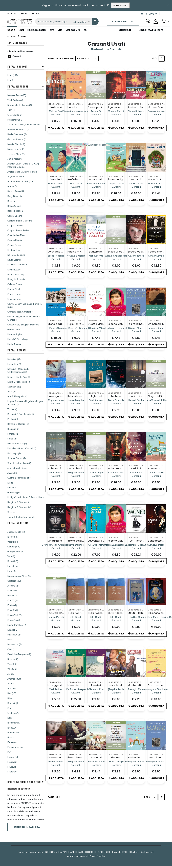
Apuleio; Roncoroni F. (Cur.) (20, 181)
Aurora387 (12, 688)
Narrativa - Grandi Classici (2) (21, 448)
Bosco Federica (15, 210)
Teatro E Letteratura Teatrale (21, 516)
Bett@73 (11, 693)
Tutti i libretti (136, 540)
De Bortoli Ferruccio (17, 264)
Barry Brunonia (14, 196)
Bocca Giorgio (14, 205)
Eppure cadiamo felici (141, 251)
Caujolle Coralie (15, 225)
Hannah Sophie (14, 334)
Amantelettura (14, 678)
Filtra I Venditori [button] (17, 523)
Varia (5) (11, 391)
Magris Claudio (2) (16, 144)
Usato (11, 30)
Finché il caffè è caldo (141, 757)
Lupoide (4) (12, 566)
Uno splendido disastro (82, 468)
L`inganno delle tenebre (62, 540)
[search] (95, 21)
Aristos (10, 683)
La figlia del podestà (100, 396)
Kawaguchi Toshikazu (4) (19, 104)
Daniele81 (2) (13, 590)
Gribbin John (13, 329)
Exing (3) (11, 571)
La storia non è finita (141, 324)
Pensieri (96, 685)
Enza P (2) (12, 610)
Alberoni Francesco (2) (18, 129)
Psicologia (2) (14, 453)
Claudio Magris (14, 240)
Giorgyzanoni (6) (15, 551)
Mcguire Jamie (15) (16, 95)
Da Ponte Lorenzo (16, 254)
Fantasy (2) (12, 433)
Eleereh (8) (12, 536)
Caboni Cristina (14, 215)
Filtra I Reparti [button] (16, 350)
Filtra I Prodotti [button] (17, 66)
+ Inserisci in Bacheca (26, 827)
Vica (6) (11, 556)
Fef (9, 752)
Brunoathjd (12, 703)
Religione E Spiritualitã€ (19, 507)
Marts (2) (11, 639)
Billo (9, 698)
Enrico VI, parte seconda (123, 251)
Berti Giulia (12, 201)
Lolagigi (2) (12, 629)
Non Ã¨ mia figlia (138, 396)
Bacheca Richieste (152, 30)
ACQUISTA (57, 127)
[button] (165, 21)
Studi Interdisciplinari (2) (19, 463)
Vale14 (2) (12, 663)
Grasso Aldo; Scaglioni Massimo (23, 324)
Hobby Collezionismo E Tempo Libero (25, 497)
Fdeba (10, 737)
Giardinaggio (13, 492)
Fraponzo (11, 771)
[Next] (162, 58)
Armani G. (12, 186)
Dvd (52, 30)
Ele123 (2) (12, 595)
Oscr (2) (11, 649)
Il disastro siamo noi (80, 396)
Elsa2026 (11, 727)
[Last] (162, 797)
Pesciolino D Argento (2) (19, 654)
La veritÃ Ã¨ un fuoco (141, 468)
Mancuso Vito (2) (15, 149)
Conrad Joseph (14, 245)
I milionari (56, 107)
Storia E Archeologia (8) (18, 381)
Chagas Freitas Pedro (18, 230)
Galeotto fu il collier (60, 468)
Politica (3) (12, 419)
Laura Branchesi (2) (16, 624)
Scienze (11, 512)
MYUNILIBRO (121, 5)
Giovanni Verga (14, 298)
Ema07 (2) (12, 600)
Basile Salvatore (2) (17, 134)
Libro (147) (12, 75)
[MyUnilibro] (156, 21)
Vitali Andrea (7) (15, 100)
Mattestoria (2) (14, 644)
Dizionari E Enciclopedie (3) (20, 414)
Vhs (60, 30)
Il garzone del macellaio (123, 107)
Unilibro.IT (124, 30)
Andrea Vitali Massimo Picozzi (22, 171)
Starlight (96, 468)
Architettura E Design (17, 467)
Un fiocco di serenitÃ (101, 179)
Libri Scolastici (36, 30)
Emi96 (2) (12, 605)
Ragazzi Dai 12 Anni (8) (18, 376)
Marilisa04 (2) (13, 634)
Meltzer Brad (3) (15, 119)
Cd (85, 30)
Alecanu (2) (12, 585)
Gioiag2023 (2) (14, 615)
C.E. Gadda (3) (14, 114)
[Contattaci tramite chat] (148, 21)
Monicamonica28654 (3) (19, 575)
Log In (153, 13)
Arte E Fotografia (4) (17, 396)
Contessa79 (13, 712)
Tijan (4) (11, 109)
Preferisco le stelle (79, 179)
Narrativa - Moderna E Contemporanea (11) (18, 370)
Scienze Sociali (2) (16, 458)
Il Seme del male (58, 757)
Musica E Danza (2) (17, 443)
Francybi (11, 766)
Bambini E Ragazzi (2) (18, 423)
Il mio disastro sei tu (80, 757)
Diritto (10, 482)
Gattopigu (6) (13, 546)
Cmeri (10, 708)
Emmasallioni (13, 732)
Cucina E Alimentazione (19, 477)
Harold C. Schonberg (17, 339)
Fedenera (11, 742)
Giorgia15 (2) (13, 620)
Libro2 (10, 80)
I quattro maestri (98, 251)
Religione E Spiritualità (18, 502)
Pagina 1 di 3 (54, 796)
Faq (145, 13)
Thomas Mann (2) (16, 153)
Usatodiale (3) (14, 580)
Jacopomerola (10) (16, 531)
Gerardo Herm (14, 294)
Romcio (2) (12, 659)
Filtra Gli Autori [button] (17, 86)
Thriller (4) (12, 409)
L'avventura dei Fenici (101, 540)
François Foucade (16, 279)
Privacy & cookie (97, 856)
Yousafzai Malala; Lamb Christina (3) (25, 124)
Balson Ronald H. (15, 191)
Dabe (9, 717)
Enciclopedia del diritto (102, 107)
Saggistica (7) (14, 386)
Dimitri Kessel (14, 269)
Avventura (12, 472)
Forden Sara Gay (15, 274)
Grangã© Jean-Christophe (20, 311)
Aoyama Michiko (15, 176)
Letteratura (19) (14, 364)
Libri (21, 30)
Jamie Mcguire (14, 158)
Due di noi (56, 179)
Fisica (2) (11, 438)
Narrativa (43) (13, 359)
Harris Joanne (14, 344)
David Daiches (14, 259)
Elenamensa (13, 722)
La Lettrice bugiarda (120, 396)
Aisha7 (10, 673)
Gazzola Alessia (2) (16, 139)
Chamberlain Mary (16, 235)
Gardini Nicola (14, 289)
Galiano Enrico (14, 284)
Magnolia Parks (157, 179)
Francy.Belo (13, 757)
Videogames (73, 30)
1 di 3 (154, 59)
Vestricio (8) (13, 541)
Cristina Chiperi (14, 250)
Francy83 (11, 761)
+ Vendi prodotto (123, 21)
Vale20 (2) (12, 668)
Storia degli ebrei (58, 324)
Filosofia (11, 487)
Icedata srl (83, 856)
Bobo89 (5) (12, 561)
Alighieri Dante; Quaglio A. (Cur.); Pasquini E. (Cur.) (23, 165)
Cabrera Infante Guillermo (19, 220)
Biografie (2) (13, 428)
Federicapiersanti (15, 747)
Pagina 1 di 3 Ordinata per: (61, 58)
